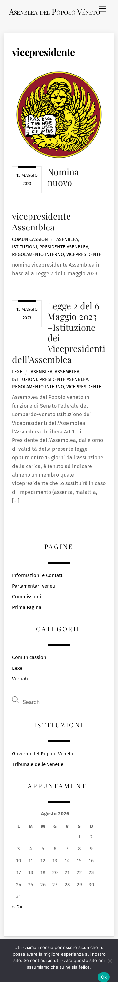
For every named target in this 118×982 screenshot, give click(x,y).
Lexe (17, 372)
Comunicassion (30, 239)
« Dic (17, 907)
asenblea (67, 239)
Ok (104, 977)
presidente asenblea (63, 247)
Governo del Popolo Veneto (42, 754)
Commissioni (26, 597)
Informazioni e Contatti (38, 575)
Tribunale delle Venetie (37, 764)
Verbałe (20, 679)
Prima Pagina (26, 607)
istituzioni (24, 247)
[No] (110, 960)
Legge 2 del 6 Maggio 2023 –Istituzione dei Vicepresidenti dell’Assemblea (58, 332)
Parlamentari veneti (33, 586)
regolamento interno (38, 254)
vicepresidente (83, 254)
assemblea (67, 372)
